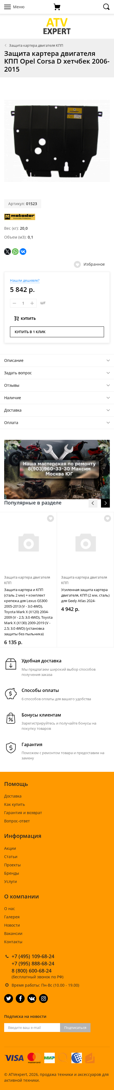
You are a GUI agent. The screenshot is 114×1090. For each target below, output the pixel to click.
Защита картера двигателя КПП (36, 45)
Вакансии (13, 933)
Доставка (13, 410)
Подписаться (75, 1027)
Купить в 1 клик (30, 331)
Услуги (10, 881)
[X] (7, 251)
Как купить (14, 804)
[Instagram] (43, 998)
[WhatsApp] (15, 251)
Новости (12, 925)
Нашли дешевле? (25, 280)
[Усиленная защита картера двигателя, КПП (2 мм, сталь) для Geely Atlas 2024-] (85, 542)
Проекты (12, 864)
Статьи (10, 856)
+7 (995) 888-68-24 (33, 963)
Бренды (11, 873)
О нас (9, 908)
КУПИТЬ (28, 318)
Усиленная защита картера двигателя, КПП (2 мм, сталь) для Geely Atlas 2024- (85, 595)
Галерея (12, 916)
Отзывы (11, 385)
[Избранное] (50, 518)
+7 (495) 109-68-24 (33, 956)
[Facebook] (20, 998)
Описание (14, 360)
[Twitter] (8, 998)
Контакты (13, 941)
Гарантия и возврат (23, 812)
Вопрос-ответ (17, 821)
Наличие (12, 397)
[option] (28, 580)
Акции (10, 848)
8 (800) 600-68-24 (31, 970)
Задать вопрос (18, 372)
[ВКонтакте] (23, 251)
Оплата (11, 422)
